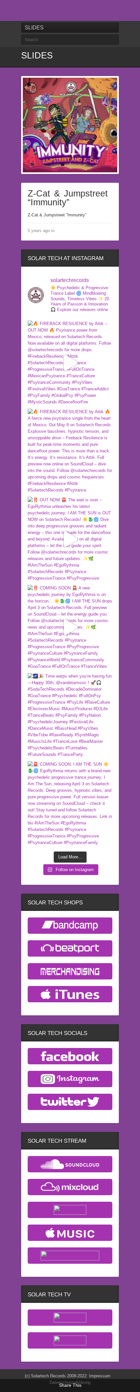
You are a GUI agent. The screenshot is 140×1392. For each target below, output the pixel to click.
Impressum (99, 1375)
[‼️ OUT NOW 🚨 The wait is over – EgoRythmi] (70, 539)
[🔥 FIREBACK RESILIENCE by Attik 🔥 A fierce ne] (70, 451)
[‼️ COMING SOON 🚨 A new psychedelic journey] (70, 627)
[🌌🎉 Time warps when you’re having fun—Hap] (70, 715)
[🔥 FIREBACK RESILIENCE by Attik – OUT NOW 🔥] (70, 363)
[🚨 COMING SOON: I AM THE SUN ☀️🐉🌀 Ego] (70, 803)
